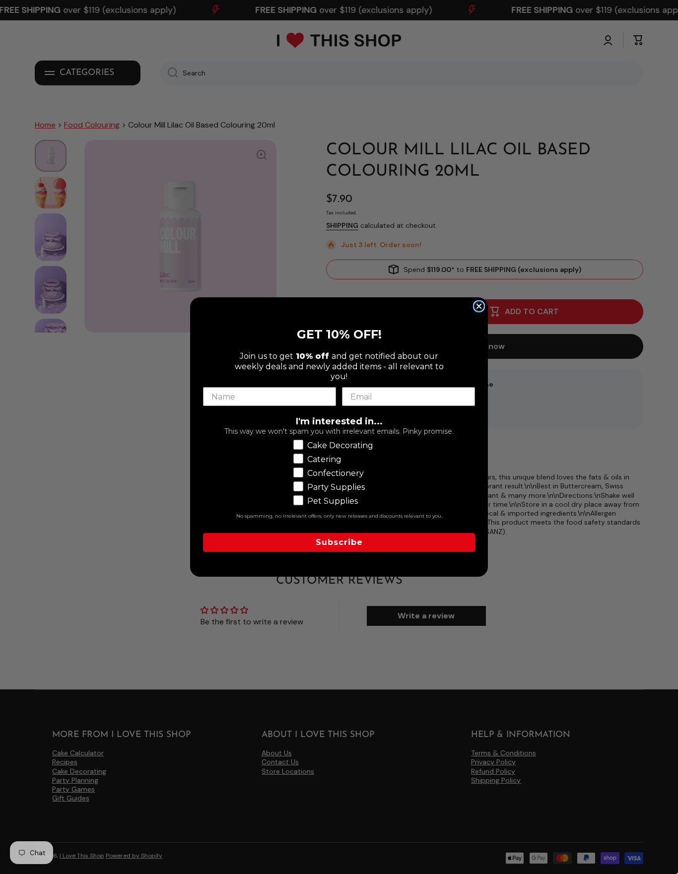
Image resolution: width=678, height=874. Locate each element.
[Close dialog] (479, 306)
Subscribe (339, 542)
